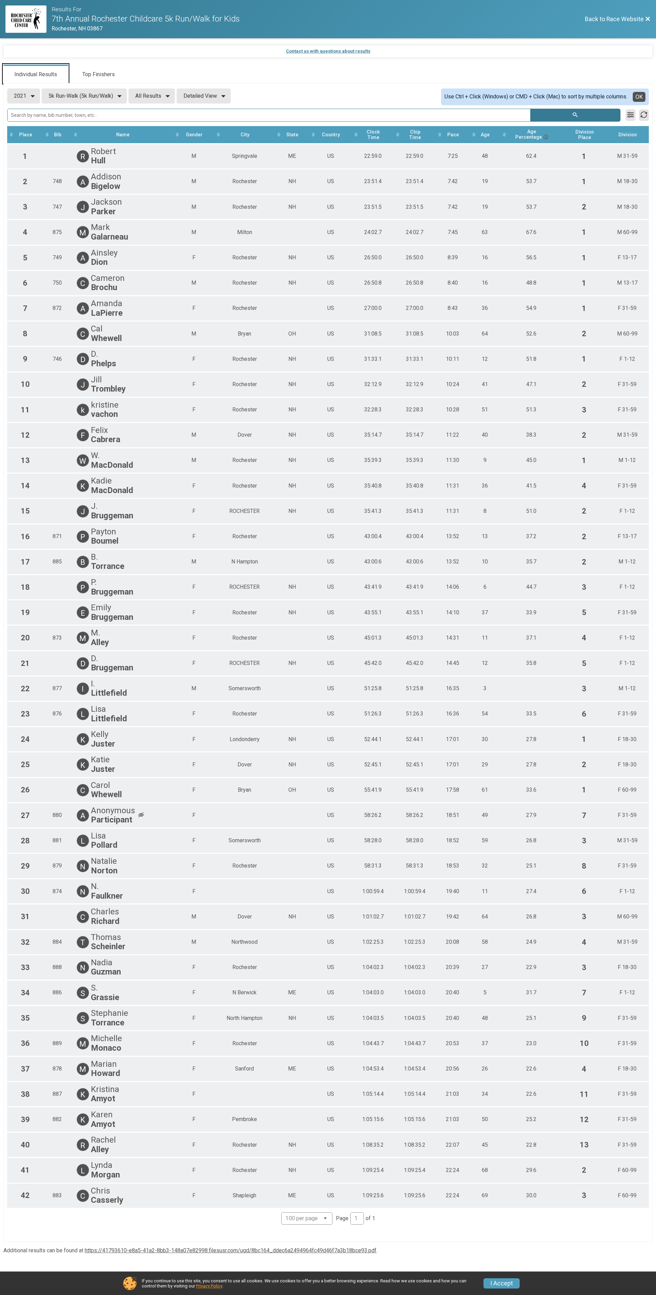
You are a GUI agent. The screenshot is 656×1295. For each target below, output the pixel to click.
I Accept (501, 1283)
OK (639, 97)
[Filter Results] (631, 115)
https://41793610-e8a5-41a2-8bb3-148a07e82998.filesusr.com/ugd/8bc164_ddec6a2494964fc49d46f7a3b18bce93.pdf (231, 1250)
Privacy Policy (209, 1286)
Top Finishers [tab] (98, 74)
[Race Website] (28, 19)
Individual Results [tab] (35, 74)
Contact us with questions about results (328, 51)
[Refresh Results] (644, 115)
